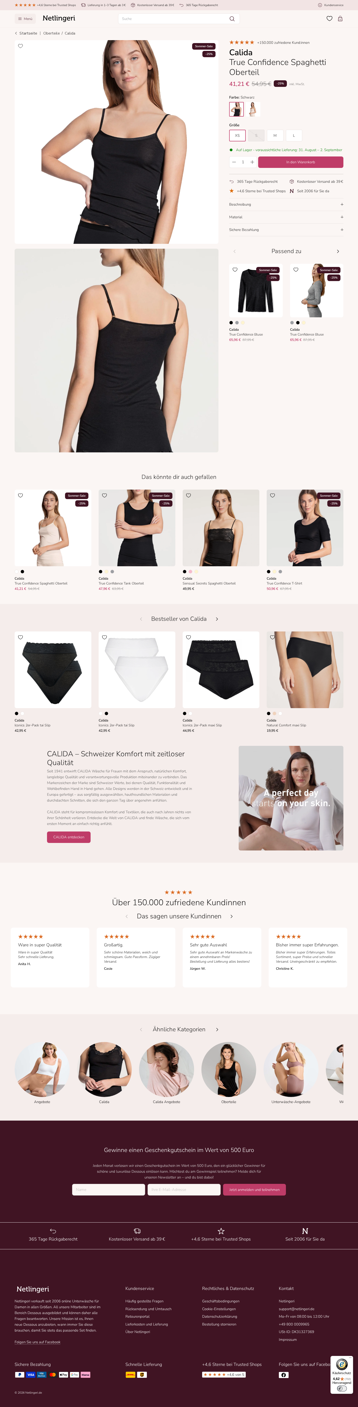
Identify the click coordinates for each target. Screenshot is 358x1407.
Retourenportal (137, 1316)
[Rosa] (190, 572)
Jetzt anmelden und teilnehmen (254, 1189)
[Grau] (237, 323)
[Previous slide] (127, 916)
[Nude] (274, 713)
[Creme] (243, 323)
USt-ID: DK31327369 (296, 1331)
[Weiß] (17, 572)
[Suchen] (232, 19)
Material (235, 217)
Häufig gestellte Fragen (144, 1301)
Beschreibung (240, 204)
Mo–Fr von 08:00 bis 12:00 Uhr (304, 1316)
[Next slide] (232, 916)
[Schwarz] (231, 323)
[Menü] (350, 1359)
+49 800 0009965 (294, 1324)
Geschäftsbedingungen (220, 1301)
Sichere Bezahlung (244, 229)
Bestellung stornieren (219, 1324)
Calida (70, 33)
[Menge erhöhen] (252, 162)
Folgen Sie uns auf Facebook (37, 1342)
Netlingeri (286, 1301)
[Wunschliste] (329, 18)
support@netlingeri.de (296, 1308)
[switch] (342, 1388)
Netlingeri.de (33, 1393)
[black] (236, 109)
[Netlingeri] (59, 18)
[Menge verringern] (233, 162)
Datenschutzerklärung (219, 1316)
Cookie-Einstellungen (219, 1308)
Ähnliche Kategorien (179, 1029)
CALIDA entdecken (68, 837)
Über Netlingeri (137, 1331)
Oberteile (51, 33)
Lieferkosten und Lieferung (146, 1324)
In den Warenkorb (300, 162)
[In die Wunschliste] (20, 46)
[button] (179, 18)
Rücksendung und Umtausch (148, 1308)
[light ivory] (253, 109)
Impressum (288, 1339)
